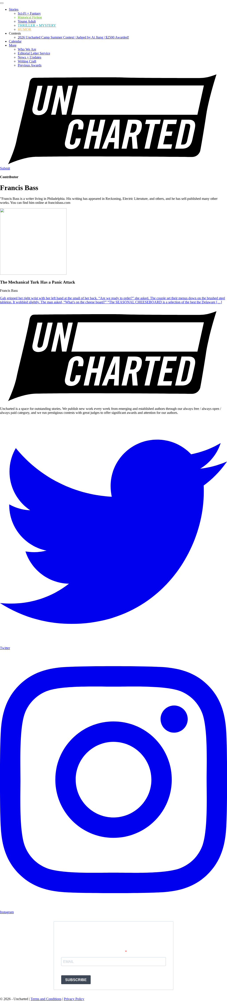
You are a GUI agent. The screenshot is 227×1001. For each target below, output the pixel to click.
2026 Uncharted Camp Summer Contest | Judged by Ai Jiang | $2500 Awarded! (73, 37)
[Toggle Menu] (2, 3)
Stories (13, 9)
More (12, 45)
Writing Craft (27, 61)
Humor (24, 29)
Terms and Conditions (46, 999)
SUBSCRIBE (76, 980)
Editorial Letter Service (34, 53)
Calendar (15, 41)
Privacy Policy (74, 999)
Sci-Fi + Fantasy (29, 13)
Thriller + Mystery (37, 25)
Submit (5, 168)
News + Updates (29, 57)
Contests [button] (15, 33)
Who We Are (27, 49)
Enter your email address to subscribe (93, 952)
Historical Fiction (30, 17)
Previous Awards (29, 65)
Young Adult (27, 21)
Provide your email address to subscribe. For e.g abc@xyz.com (99, 970)
